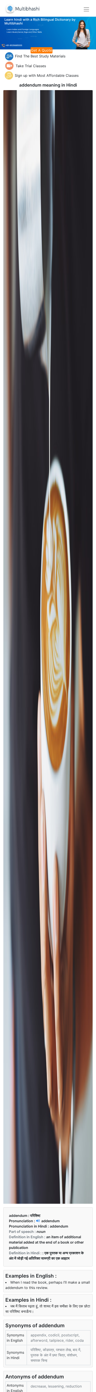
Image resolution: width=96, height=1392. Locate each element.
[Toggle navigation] (86, 9)
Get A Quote (41, 50)
